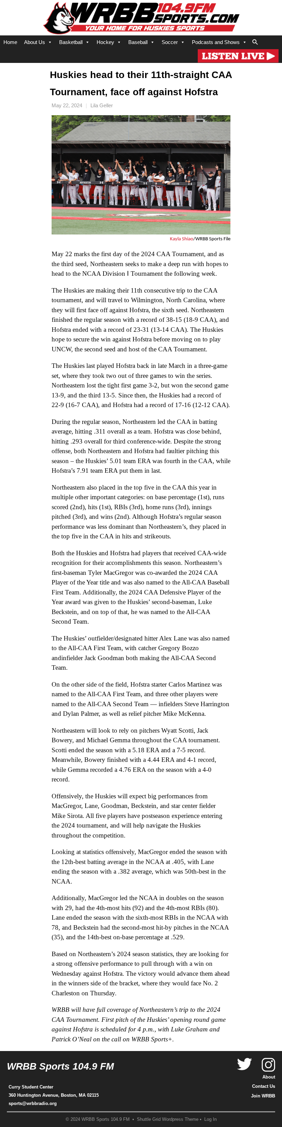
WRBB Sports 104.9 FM (60, 1066)
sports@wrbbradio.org (33, 1103)
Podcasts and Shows (216, 42)
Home (10, 42)
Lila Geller (101, 105)
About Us (34, 42)
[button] (255, 41)
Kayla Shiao (181, 239)
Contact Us (263, 1086)
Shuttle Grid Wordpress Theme (167, 1119)
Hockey (105, 42)
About (268, 1077)
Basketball (71, 42)
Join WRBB (263, 1095)
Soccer (170, 42)
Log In (210, 1119)
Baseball (138, 42)
